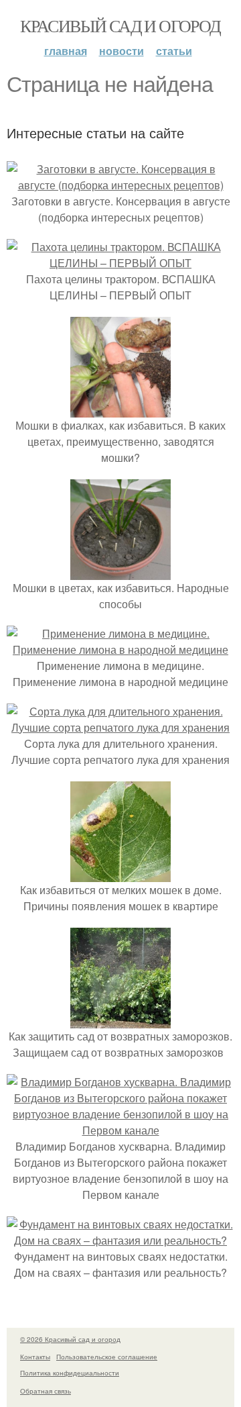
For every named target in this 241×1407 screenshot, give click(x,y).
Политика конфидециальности (69, 1372)
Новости (121, 50)
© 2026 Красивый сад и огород (70, 1339)
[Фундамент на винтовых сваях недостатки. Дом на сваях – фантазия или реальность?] (120, 1240)
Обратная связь (45, 1391)
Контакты (35, 1356)
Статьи (174, 50)
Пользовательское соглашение (106, 1356)
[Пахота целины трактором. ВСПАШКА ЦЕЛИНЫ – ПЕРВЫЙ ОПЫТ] (120, 263)
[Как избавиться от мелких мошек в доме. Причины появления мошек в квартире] (120, 873)
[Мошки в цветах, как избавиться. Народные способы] (120, 571)
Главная (65, 50)
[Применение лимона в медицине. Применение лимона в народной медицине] (120, 649)
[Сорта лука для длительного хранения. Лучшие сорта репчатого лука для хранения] (120, 727)
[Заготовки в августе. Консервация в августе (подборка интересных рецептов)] (120, 185)
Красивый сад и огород (120, 25)
